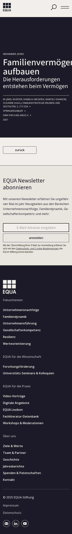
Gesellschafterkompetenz (22, 330)
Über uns (9, 436)
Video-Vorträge (14, 396)
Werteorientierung (17, 344)
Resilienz (9, 337)
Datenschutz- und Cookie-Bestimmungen (37, 248)
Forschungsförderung (18, 367)
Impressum (11, 505)
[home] (7, 7)
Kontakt (9, 480)
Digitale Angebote (16, 403)
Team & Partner (14, 453)
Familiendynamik (15, 317)
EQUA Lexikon (13, 410)
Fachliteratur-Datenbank (21, 416)
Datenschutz (12, 512)
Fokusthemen (13, 300)
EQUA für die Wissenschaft (22, 357)
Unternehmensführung (20, 323)
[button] (65, 7)
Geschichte (11, 460)
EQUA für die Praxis (17, 386)
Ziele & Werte (13, 446)
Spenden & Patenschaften (22, 473)
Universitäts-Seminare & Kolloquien (28, 373)
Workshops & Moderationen (23, 423)
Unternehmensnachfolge (21, 310)
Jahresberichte (13, 466)
